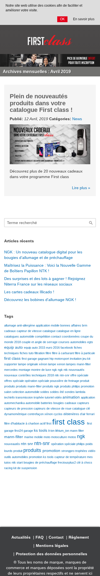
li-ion (51, 430)
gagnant (43, 358)
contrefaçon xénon (41, 414)
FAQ (40, 537)
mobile (39, 437)
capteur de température (70, 457)
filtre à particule (85, 353)
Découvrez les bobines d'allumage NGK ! (40, 299)
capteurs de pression (19, 408)
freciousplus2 (67, 462)
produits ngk (51, 386)
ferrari (90, 414)
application (88, 397)
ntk (57, 375)
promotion (87, 386)
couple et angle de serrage (40, 342)
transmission (25, 397)
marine (29, 437)
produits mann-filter (29, 386)
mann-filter (84, 364)
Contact (56, 537)
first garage (30, 358)
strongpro (68, 450)
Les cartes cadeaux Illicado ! (29, 292)
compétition (43, 336)
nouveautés (76, 369)
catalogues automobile (19, 336)
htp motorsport (59, 358)
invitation (76, 358)
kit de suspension (25, 468)
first (49, 423)
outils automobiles (16, 457)
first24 (19, 430)
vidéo (58, 397)
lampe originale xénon (33, 364)
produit (84, 380)
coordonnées (71, 336)
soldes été (57, 392)
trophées (81, 450)
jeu (84, 358)
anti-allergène (26, 325)
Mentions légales (52, 545)
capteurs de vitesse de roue (53, 408)
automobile (33, 403)
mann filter (77, 430)
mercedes (11, 369)
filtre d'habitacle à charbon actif (25, 423)
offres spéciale (14, 380)
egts (90, 342)
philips (81, 444)
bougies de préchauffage (41, 462)
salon (8, 392)
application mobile (48, 325)
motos (72, 437)
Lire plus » (81, 188)
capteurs (83, 403)
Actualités (21, 537)
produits (10, 386)
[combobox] (50, 222)
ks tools (41, 430)
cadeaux (10, 331)
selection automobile (26, 392)
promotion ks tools (41, 457)
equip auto (14, 347)
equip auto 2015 (35, 347)
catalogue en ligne (68, 331)
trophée (39, 397)
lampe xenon (57, 364)
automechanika (15, 403)
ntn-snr (65, 375)
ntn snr (27, 443)
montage (25, 369)
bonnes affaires (71, 325)
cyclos (58, 414)
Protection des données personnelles (51, 554)
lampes (71, 364)
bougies (59, 403)
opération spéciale (37, 380)
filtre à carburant (63, 353)
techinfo (10, 397)
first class (13, 358)
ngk (55, 369)
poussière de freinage (65, 380)
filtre (49, 353)
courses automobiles (72, 342)
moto (47, 437)
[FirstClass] (50, 40)
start (20, 462)
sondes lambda (75, 392)
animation (71, 397)
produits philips (70, 386)
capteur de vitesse (29, 331)
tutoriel (49, 397)
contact (56, 336)
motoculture (59, 437)
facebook (67, 347)
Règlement (79, 537)
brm (84, 325)
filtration (40, 353)
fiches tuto (27, 353)
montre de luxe (41, 369)
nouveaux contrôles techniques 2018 (29, 375)
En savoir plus (83, 19)
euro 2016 (53, 347)
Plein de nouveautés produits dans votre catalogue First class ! (41, 103)
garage (29, 430)
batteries (47, 403)
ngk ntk (63, 369)
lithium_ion (62, 430)
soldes (45, 392)
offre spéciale (79, 375)
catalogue (49, 331)
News (77, 119)
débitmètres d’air (74, 414)
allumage (10, 325)
